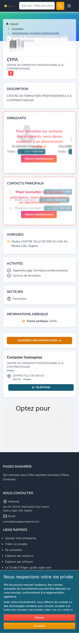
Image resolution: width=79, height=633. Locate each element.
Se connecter (13, 550)
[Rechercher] (60, 6)
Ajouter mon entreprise (20, 538)
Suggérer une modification (37, 340)
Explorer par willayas (19, 562)
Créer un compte (16, 544)
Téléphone (42, 387)
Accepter (39, 625)
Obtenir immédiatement (39, 158)
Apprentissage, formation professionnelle (35, 33)
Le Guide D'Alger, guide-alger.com (28, 568)
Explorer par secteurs (19, 556)
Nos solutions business (44, 475)
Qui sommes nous (15, 475)
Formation (18, 28)
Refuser (39, 617)
